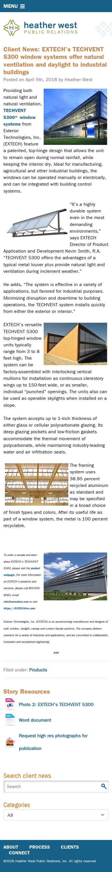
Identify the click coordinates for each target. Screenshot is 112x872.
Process (39, 847)
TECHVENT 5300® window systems (19, 117)
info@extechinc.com (15, 602)
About (10, 847)
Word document (35, 720)
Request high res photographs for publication (53, 742)
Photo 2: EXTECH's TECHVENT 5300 (56, 704)
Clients (70, 847)
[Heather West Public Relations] (49, 28)
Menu (10, 6)
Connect (19, 853)
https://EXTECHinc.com (19, 608)
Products (38, 670)
